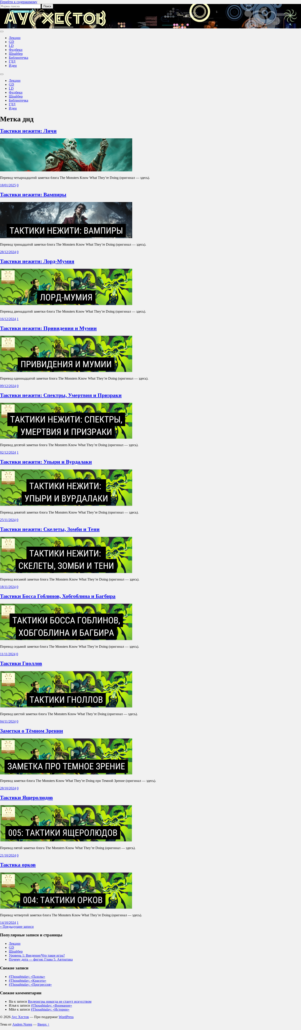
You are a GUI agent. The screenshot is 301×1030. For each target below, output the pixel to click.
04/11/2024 (8, 721)
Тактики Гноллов (21, 663)
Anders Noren (22, 1024)
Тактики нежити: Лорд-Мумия (37, 261)
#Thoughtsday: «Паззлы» (27, 976)
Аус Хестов (20, 1017)
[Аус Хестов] (55, 26)
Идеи (13, 65)
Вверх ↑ (43, 1024)
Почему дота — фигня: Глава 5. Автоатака (41, 959)
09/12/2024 (8, 386)
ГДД (12, 61)
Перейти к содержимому (18, 2)
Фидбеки (15, 50)
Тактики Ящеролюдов (26, 797)
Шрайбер (16, 54)
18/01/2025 (8, 185)
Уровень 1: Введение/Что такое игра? (37, 955)
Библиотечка (18, 57)
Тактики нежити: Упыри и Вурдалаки (46, 462)
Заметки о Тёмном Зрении (31, 731)
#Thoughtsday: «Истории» (50, 1009)
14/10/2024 (8, 922)
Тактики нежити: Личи (28, 131)
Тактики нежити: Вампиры (33, 194)
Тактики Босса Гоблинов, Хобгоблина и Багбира (57, 596)
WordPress (66, 1017)
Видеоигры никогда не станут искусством (59, 1001)
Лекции (14, 38)
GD (11, 42)
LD (11, 46)
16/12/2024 (8, 319)
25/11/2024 (8, 520)
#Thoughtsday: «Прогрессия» (30, 984)
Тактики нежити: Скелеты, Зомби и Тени (50, 529)
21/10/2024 (8, 855)
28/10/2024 (8, 788)
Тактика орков (18, 865)
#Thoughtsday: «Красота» (27, 980)
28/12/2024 (8, 252)
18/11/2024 (8, 587)
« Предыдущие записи (17, 926)
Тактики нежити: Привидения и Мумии (48, 328)
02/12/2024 (8, 452)
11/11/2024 (7, 654)
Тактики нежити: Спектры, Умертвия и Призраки (61, 395)
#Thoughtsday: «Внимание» (51, 1005)
